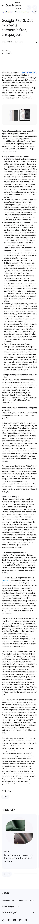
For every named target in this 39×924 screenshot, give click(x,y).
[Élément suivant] (9, 874)
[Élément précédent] (4, 874)
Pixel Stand (6, 580)
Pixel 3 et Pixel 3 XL (29, 73)
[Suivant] (35, 12)
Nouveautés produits (22, 12)
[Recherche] (29, 7)
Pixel (5, 797)
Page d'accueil (6, 12)
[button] (36, 41)
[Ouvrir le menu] (2, 5)
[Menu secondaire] (34, 7)
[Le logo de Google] (5, 893)
